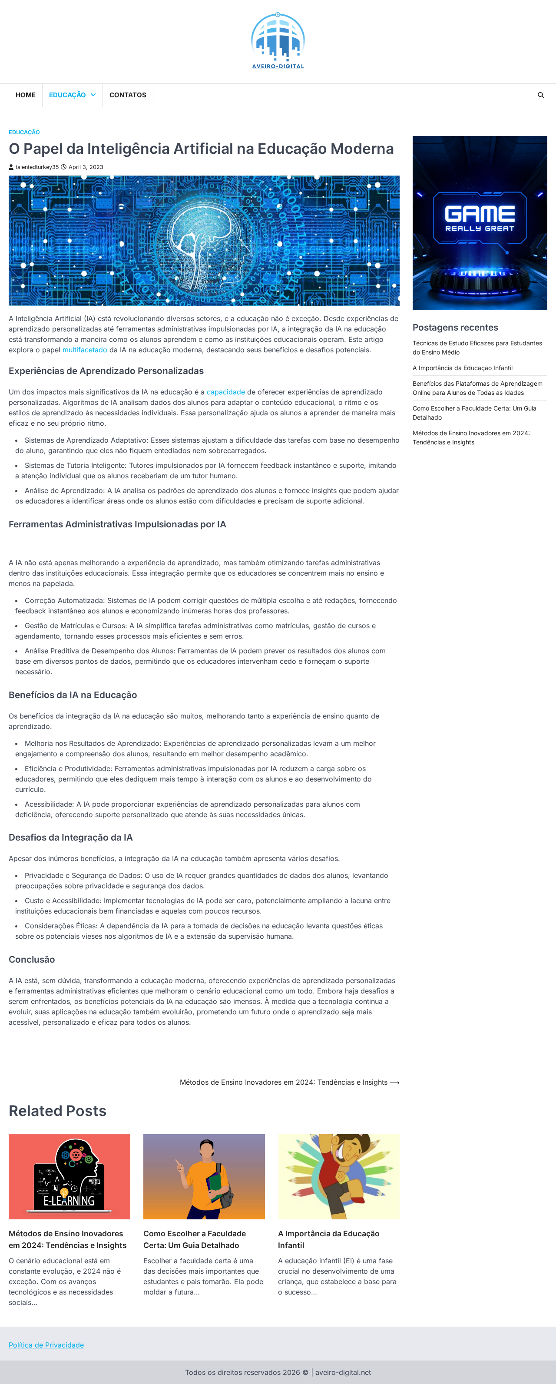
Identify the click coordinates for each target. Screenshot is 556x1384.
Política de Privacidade (46, 1345)
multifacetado (85, 349)
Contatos (127, 95)
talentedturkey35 (37, 167)
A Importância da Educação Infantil (329, 1239)
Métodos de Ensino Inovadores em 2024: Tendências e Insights (68, 1239)
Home (26, 95)
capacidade (226, 391)
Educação (67, 95)
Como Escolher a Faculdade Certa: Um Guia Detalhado (194, 1239)
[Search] (540, 95)
